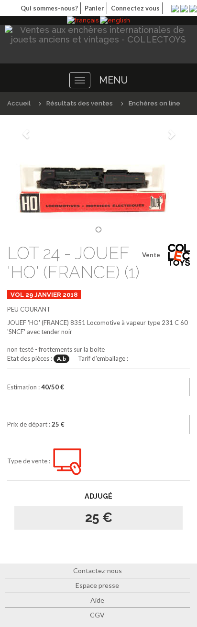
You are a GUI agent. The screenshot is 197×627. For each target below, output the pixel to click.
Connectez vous (135, 8)
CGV (97, 615)
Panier (94, 8)
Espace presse (97, 585)
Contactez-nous (97, 570)
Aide (97, 600)
